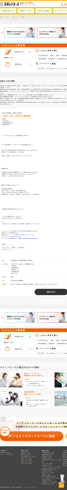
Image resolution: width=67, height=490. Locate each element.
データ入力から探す (47, 463)
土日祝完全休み (43, 55)
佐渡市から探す (25, 452)
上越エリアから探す (26, 463)
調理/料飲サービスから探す (49, 482)
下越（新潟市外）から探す (28, 456)
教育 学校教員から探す (48, 476)
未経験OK (52, 58)
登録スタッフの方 (25, 10)
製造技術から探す (47, 480)
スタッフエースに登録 (6, 454)
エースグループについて (29, 487)
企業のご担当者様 (43, 10)
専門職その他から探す (48, 483)
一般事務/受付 (14, 260)
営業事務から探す (47, 456)
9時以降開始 (42, 58)
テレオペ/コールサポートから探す (51, 467)
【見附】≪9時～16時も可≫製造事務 (16, 116)
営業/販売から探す (47, 471)
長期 (52, 55)
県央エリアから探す (26, 458)
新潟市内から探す (26, 454)
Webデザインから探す (48, 472)
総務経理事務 (22, 260)
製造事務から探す (47, 458)
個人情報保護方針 (5, 487)
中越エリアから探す (26, 460)
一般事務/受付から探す (48, 452)
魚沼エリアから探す (26, 461)
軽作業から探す (46, 474)
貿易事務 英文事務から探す (49, 469)
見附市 (12, 277)
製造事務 (29, 260)
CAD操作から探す (47, 465)
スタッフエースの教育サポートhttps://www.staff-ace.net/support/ (19, 238)
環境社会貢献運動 (16, 487)
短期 (57, 55)
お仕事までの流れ (5, 452)
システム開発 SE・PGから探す (51, 478)
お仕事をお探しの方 (8, 10)
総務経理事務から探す (48, 454)
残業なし (20, 113)
